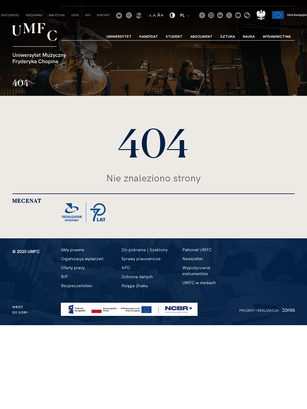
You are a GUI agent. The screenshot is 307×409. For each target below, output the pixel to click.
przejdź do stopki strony (30, 5)
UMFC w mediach (199, 282)
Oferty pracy (73, 267)
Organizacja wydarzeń (82, 258)
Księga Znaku (134, 285)
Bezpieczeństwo (76, 285)
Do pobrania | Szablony (144, 249)
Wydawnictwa (277, 36)
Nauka (249, 36)
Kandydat (148, 36)
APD (87, 15)
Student (174, 36)
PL (185, 15)
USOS (75, 15)
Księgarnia (34, 15)
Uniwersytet (119, 36)
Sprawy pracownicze (141, 258)
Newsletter (192, 258)
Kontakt (103, 15)
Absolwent (201, 36)
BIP (64, 276)
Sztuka (227, 36)
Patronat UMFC (197, 249)
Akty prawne (72, 249)
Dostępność (10, 15)
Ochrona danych (137, 276)
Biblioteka (57, 15)
